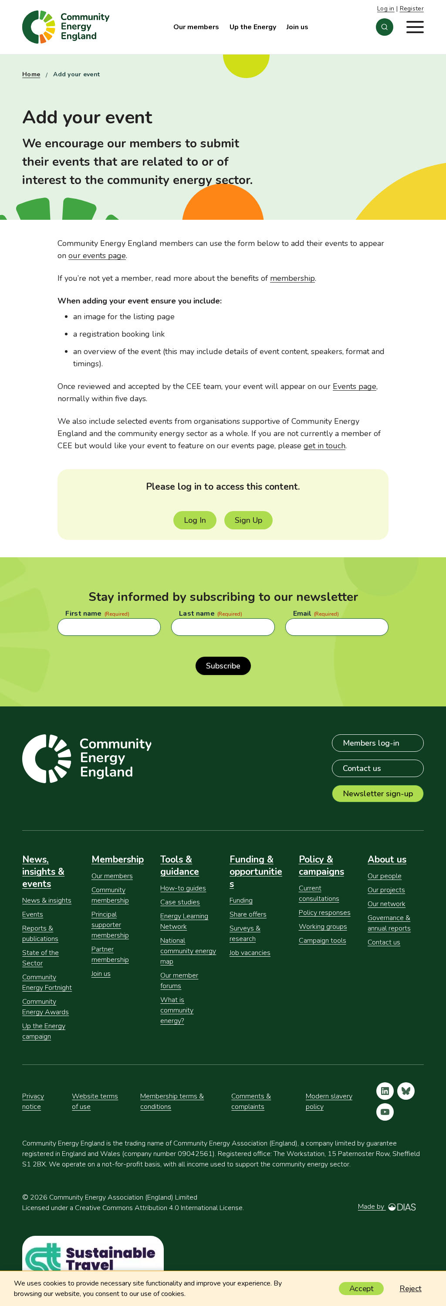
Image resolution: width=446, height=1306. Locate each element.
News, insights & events (43, 871)
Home (31, 74)
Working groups (323, 926)
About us (387, 859)
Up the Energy (253, 27)
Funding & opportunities (256, 871)
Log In (195, 520)
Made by (372, 1206)
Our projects (386, 890)
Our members (196, 27)
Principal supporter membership (110, 925)
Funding (241, 900)
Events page (354, 386)
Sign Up (248, 520)
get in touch (324, 445)
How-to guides (183, 888)
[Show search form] (384, 27)
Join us (297, 27)
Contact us (362, 768)
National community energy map (188, 951)
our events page (97, 255)
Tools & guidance (179, 865)
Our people (385, 876)
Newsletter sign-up (378, 793)
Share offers (248, 914)
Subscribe (223, 666)
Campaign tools (322, 940)
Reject (410, 1288)
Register (412, 8)
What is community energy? (176, 1010)
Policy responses (325, 912)
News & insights (46, 900)
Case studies (180, 902)
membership (292, 278)
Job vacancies (250, 953)
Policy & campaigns (321, 865)
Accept (361, 1288)
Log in (386, 8)
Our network (386, 904)
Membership (117, 859)
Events (32, 914)
